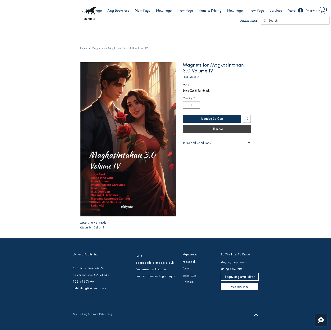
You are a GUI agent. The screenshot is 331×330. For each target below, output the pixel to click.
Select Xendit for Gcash (196, 90)
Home (84, 48)
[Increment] (197, 105)
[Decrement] (185, 105)
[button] (324, 10)
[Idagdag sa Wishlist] (247, 119)
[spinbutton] (191, 105)
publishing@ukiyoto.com (89, 288)
